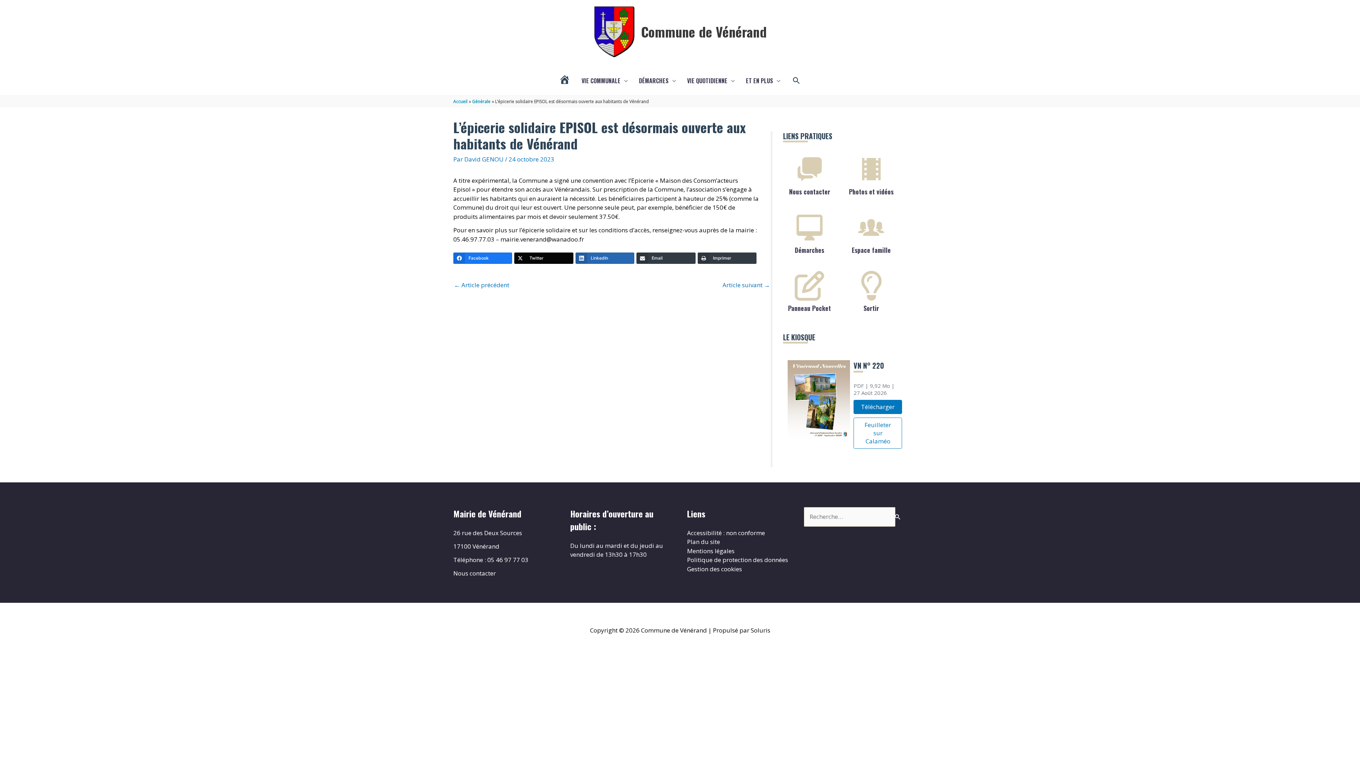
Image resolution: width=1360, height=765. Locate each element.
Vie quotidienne (707, 80)
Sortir (871, 308)
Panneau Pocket (809, 308)
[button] (796, 80)
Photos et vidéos (871, 191)
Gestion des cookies (714, 569)
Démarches (654, 80)
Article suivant (746, 285)
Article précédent (481, 285)
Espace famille (871, 250)
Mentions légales (711, 551)
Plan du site (703, 542)
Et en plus (759, 80)
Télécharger (878, 407)
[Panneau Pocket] (809, 286)
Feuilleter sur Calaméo (878, 433)
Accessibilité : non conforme (726, 533)
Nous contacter (809, 191)
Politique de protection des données (737, 560)
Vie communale (601, 80)
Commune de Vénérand (704, 31)
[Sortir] (871, 286)
